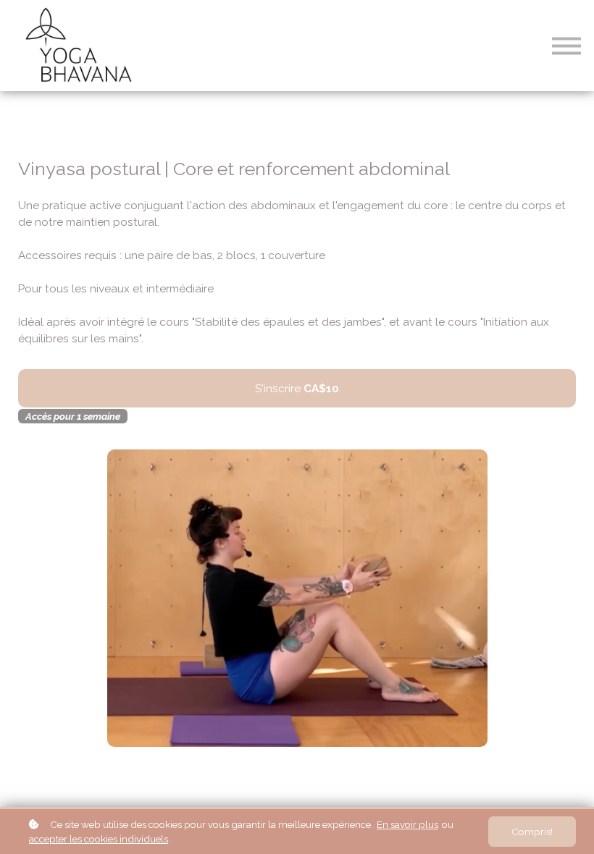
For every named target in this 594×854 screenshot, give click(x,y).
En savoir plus (407, 824)
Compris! (532, 831)
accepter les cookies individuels (98, 839)
